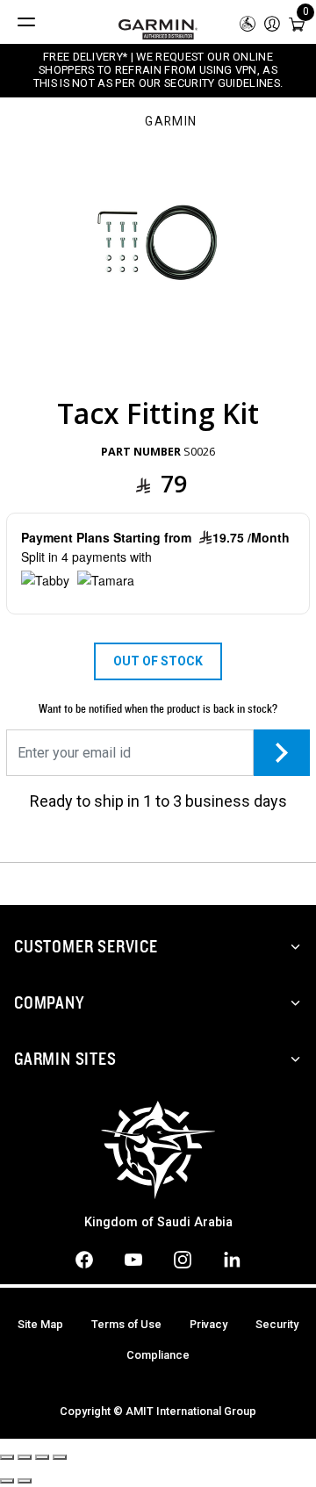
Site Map (40, 1324)
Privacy (208, 1324)
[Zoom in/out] (60, 1457)
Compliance (158, 1354)
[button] (272, 22)
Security (276, 1324)
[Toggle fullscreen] (42, 1457)
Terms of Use (126, 1324)
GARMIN (171, 122)
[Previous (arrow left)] (7, 1480)
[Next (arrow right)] (25, 1480)
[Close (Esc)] (7, 1457)
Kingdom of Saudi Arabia (158, 1222)
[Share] (25, 1457)
